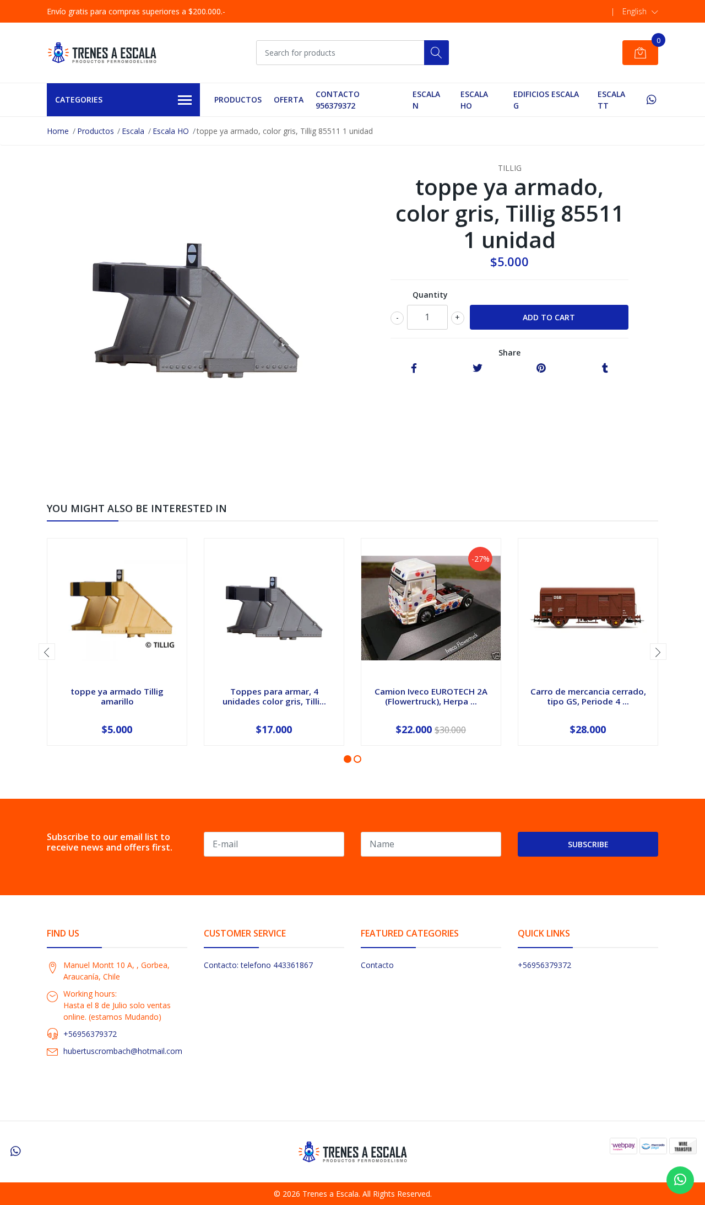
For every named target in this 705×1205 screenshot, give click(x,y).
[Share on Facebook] (414, 368)
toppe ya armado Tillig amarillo (117, 696)
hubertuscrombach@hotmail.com (122, 1051)
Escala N (426, 100)
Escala (133, 131)
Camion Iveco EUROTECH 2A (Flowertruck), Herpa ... (431, 696)
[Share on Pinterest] (541, 368)
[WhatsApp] (651, 99)
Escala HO (474, 100)
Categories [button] (78, 99)
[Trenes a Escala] (102, 52)
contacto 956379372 (338, 100)
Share (509, 352)
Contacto (377, 965)
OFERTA (288, 99)
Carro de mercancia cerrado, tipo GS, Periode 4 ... (588, 696)
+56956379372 (90, 1034)
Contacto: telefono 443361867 (258, 965)
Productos (238, 99)
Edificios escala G (546, 100)
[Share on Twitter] (477, 368)
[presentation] (47, 651)
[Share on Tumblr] (605, 368)
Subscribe (588, 844)
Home (58, 131)
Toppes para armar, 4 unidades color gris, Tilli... (274, 696)
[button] (640, 12)
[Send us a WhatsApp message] (680, 1180)
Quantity (430, 294)
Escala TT (611, 100)
